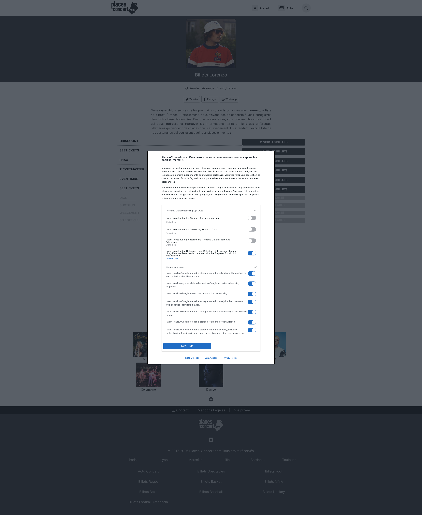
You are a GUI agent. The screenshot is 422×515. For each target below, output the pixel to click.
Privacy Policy (230, 357)
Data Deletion (192, 357)
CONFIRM (187, 346)
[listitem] (211, 210)
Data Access (211, 357)
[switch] (252, 218)
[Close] (268, 157)
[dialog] (211, 257)
